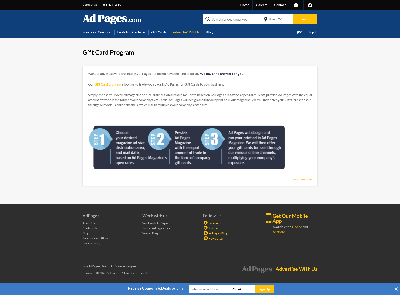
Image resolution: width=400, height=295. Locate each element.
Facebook (215, 223)
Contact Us (90, 228)
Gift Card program (107, 84)
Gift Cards (158, 32)
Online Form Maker (302, 179)
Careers (261, 5)
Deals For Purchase (131, 32)
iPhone (296, 227)
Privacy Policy (91, 243)
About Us (88, 223)
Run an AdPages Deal (156, 228)
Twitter (214, 228)
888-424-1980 (111, 4)
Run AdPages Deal (94, 266)
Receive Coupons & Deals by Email (156, 288)
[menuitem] (98, 32)
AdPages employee (123, 266)
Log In (313, 32)
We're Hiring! (151, 233)
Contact (280, 5)
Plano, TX (275, 19)
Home (244, 5)
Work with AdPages (155, 223)
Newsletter (216, 238)
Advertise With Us (186, 32)
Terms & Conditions (95, 238)
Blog (209, 32)
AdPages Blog (217, 233)
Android (278, 232)
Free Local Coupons (96, 32)
